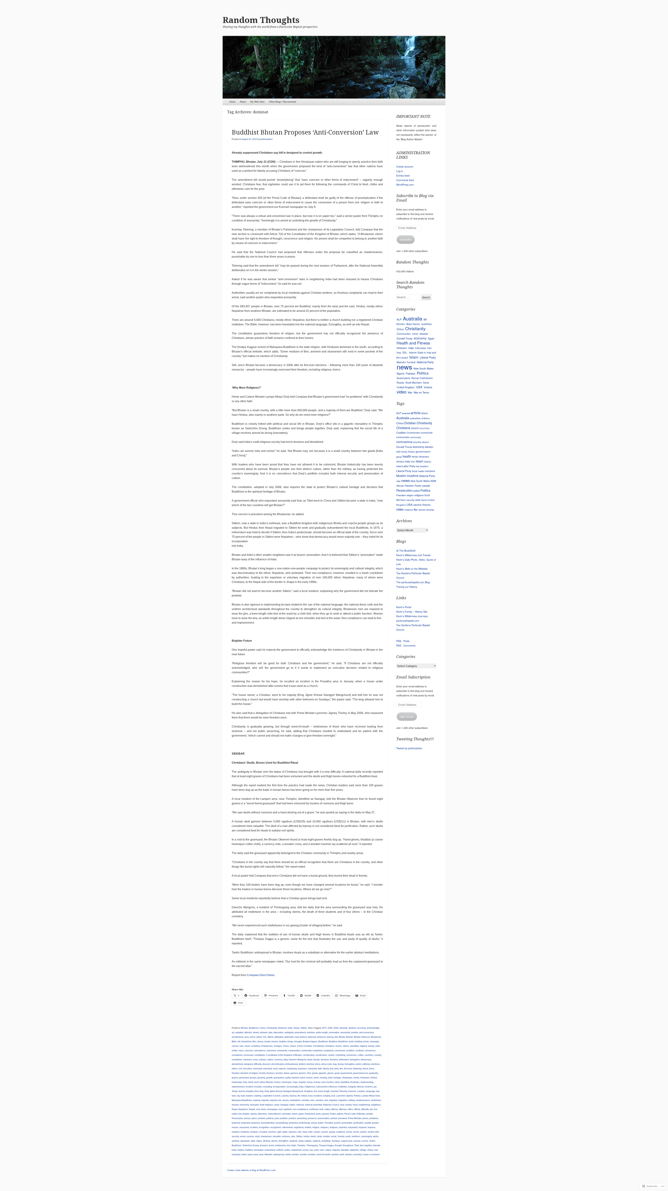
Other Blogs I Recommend (282, 101)
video (401, 392)
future (286, 1073)
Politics (423, 373)
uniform (279, 1150)
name (276, 1105)
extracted (312, 1068)
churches (424, 428)
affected (248, 1032)
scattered (340, 1132)
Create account (404, 166)
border (267, 1041)
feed (336, 1068)
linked (304, 1096)
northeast (313, 1109)
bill (239, 1041)
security (235, 1136)
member (305, 1100)
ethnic (234, 1068)
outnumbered (274, 1114)
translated (258, 1150)
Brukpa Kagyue (310, 1041)
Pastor (333, 1114)
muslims (412, 475)
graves (235, 1077)
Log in (399, 171)
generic (302, 1073)
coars (241, 1050)
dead (309, 1059)
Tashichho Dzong (250, 1145)
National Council (331, 1105)
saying (332, 1132)
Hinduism (282, 1028)
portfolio (284, 1118)
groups (253, 1077)
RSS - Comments (405, 645)
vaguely (336, 1150)
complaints (328, 1050)
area (246, 1037)
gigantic (322, 1073)
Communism (404, 333)
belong (330, 1037)
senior (243, 1136)
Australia (412, 318)
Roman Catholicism (422, 378)
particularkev (266, 139)
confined (360, 1050)
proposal (236, 1123)
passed (325, 1114)
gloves (330, 1073)
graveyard (244, 1077)
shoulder (277, 1136)
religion (315, 1127)
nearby (348, 1105)
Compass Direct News (261, 975)
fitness (411, 451)
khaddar (249, 1091)
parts (318, 1114)
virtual (370, 1150)
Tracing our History (406, 586)
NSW (433, 481)
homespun (287, 1082)
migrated (333, 1100)
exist (275, 1068)
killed (398, 466)
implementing (366, 1082)
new (258, 1109)
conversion (351, 1055)
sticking (266, 1141)
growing (261, 1077)
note (321, 1109)
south (348, 1136)
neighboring (364, 1105)
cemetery (255, 1046)
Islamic (427, 461)
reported (343, 1127)
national (300, 1105)
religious (334, 1127)
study (301, 1141)
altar (270, 1032)
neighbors (376, 1105)
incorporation (279, 1087)
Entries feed (402, 175)
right (279, 1132)
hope (295, 1082)
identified (345, 1082)
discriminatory (277, 1064)
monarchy (244, 1105)
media (421, 471)
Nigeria (400, 373)
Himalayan (347, 1077)
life (298, 1096)
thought (338, 1145)
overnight (286, 1114)
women (295, 1154)
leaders (249, 1096)
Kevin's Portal (403, 607)
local (310, 1096)
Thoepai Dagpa (326, 1145)
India (290, 1028)
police (416, 490)
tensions (264, 1145)
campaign (374, 1041)
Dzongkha (349, 1064)
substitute (326, 1141)
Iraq (399, 352)
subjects (316, 1141)
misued (235, 1105)
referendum (287, 1127)
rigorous (292, 1132)
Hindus (373, 1077)
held (330, 1077)
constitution (259, 1055)
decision (325, 1059)
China (262, 1028)
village (363, 1150)
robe (310, 1132)
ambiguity (288, 1032)
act (233, 1032)
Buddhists (343, 1041)
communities (294, 1050)
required (363, 1127)
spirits (375, 1136)
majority (264, 1100)
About (243, 101)
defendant (344, 1059)
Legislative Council (271, 1096)
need (355, 1105)
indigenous (310, 1087)
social (333, 1136)
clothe (234, 1050)
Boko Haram (413, 324)
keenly (242, 1091)
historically (237, 1082)
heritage (337, 1077)
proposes (255, 1123)
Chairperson (267, 1046)
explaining (292, 1068)
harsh (316, 1077)
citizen (346, 1046)
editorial (366, 1064)
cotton (361, 1055)
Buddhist (333, 1041)
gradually (373, 1073)
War (410, 392)
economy (420, 338)
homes (277, 1082)
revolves (272, 1132)
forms (371, 1068)
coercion (249, 1050)
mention (319, 1100)
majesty (256, 1100)
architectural (237, 1037)
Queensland (403, 378)
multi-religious (266, 1105)
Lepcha (285, 1096)
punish (337, 1123)
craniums (247, 1059)
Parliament (310, 1114)
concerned (340, 1050)
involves (369, 1087)
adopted (239, 1032)
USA (419, 387)
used (316, 1150)
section (363, 1132)
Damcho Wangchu (297, 1059)
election (429, 447)
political (270, 1118)
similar (306, 1136)
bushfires (427, 324)
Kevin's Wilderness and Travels (413, 555)
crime (415, 333)
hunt (323, 1082)
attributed (278, 1037)
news (263, 1109)
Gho (309, 1073)
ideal (337, 1082)
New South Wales (423, 368)
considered (237, 1055)
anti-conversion (366, 1032)
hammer (295, 1077)
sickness (286, 1136)
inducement (321, 1087)
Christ (300, 1046)
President (401, 495)
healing (323, 1077)
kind (257, 1091)
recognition (264, 1127)
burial (366, 1041)
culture (270, 1059)
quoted (375, 1123)
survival (356, 1141)
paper (301, 1114)
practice (292, 1118)
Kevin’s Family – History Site (411, 611)
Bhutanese (376, 1037)
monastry (254, 1105)
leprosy (293, 1096)
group (399, 456)
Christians (329, 1046)
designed (248, 1064)
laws (234, 1096)
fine (341, 1068)
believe (303, 1037)
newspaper (272, 1109)
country (377, 1055)
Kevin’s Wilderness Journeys (412, 616)
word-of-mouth (323, 1154)
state (253, 1141)
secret (356, 1132)
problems (373, 1118)
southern (356, 1136)
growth (269, 1077)
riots (299, 1132)
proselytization (268, 1123)
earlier (358, 1064)
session (250, 1136)
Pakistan (410, 373)
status (259, 1141)
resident (235, 1132)
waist (250, 1154)
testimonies (280, 1145)
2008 (330, 1028)
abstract (352, 1028)
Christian (308, 1046)
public (321, 1123)
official (357, 1109)
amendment (300, 1032)
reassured (244, 1127)
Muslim (401, 475)
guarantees (279, 1077)
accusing (361, 1028)
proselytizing (282, 1123)
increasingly (292, 1087)
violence (408, 509)
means (285, 1100)
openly (253, 1114)
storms (274, 1141)
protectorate (304, 1123)
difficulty (257, 1064)
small (319, 1136)
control (331, 1055)
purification (358, 1123)
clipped (363, 1046)
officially (365, 1109)
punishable (347, 1123)
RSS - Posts (402, 641)
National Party (425, 362)
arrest (252, 1037)
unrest (305, 1150)
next (281, 1109)
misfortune (376, 1100)
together (368, 1145)
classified (354, 1046)
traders (241, 1150)
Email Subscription (413, 677)
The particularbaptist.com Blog (413, 582)
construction (321, 1055)
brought (298, 1041)
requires (371, 1127)
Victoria (428, 387)
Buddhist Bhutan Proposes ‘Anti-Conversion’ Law (305, 132)
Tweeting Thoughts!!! (415, 739)
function (279, 1073)
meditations (295, 1100)
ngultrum (288, 1109)
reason (235, 1127)
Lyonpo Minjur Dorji (370, 1096)
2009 (335, 1028)
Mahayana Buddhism (242, 1100)
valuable (345, 1150)
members (430, 471)
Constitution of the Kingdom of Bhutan (284, 1055)
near (342, 1105)
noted (327, 1109)
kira (315, 1091)
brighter (282, 1041)
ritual (305, 1132)
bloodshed (246, 1041)
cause (247, 1046)
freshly (262, 1073)
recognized (275, 1127)
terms (271, 1145)
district (425, 442)
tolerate (376, 1145)
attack (424, 413)
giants (315, 1073)
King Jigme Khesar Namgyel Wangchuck (284, 1091)
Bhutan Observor (362, 1037)
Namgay (284, 1105)
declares (334, 1059)
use (311, 1150)
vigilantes (354, 1150)
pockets (261, 1118)
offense (334, 1109)
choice (293, 1046)
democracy (366, 1059)
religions (324, 1127)
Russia (400, 382)
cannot (235, 1046)
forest (365, 1068)
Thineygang (312, 1145)
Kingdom (308, 1091)
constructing (308, 1055)
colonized (271, 1050)
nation (292, 1105)
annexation (334, 1032)
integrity (352, 1087)
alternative (278, 1032)
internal (360, 1087)
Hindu (356, 1077)
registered (299, 1127)
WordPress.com (405, 184)
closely (371, 1046)
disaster (424, 333)
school (349, 1132)
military (351, 1100)
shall (257, 1136)
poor (277, 1118)
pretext (334, 1118)
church (338, 1046)
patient (340, 1114)
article (415, 412)
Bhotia (342, 1037)
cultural (262, 1059)
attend (270, 1037)
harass (309, 1077)
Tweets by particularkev (409, 748)
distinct (302, 1064)
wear (261, 1154)
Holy (245, 1082)
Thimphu (301, 1145)
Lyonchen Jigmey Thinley (348, 1096)
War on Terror (421, 392)
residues (254, 1132)
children (425, 418)
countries (369, 1055)
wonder (303, 1154)
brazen (275, 1041)
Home (232, 101)
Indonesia (420, 348)
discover (266, 1064)
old (371, 1109)
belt (336, 1037)
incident (249, 1087)
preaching (302, 1118)
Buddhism (254, 1028)
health (407, 456)
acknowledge (373, 1028)
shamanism (266, 1136)
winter (288, 1154)
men (313, 1100)
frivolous (271, 1073)
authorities (289, 1037)
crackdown (237, 1059)
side (293, 1136)
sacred (324, 1132)
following (357, 1068)
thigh (293, 1145)
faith (320, 1068)
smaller (326, 1136)
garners (294, 1073)
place (254, 1118)
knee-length (324, 1091)
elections (375, 1064)
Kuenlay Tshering (339, 1091)
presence (312, 1118)
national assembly (313, 1105)
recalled (254, 1127)
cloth (377, 1046)
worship (357, 1154)
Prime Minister (354, 1118)
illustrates (354, 1082)
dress (317, 1064)
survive (364, 1141)
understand (269, 1150)
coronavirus (404, 442)
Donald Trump (404, 338)
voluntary (236, 1154)
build (351, 1041)
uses (322, 1150)
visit (376, 1150)
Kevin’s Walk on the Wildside (412, 568)
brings (290, 1041)
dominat (310, 1064)
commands (282, 1050)
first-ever (348, 1068)
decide (316, 1059)
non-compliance (300, 1109)
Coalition (401, 432)
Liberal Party (428, 357)
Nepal (296, 1028)
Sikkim (303, 1028)
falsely (326, 1068)
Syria (426, 382)
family (404, 451)
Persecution (237, 1118)
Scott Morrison (413, 382)
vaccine (417, 504)
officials (400, 485)
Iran (429, 348)
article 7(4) (261, 1037)
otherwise (262, 1114)
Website (268, 1154)
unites (287, 1150)
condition (350, 1050)
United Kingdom (406, 387)
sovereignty (366, 1136)
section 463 (373, 1132)
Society (340, 1136)
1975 (324, 1028)
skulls (313, 1136)
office (350, 1109)
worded (335, 1154)
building (358, 1041)
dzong (341, 1064)
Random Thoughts (261, 20)
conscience (370, 1050)
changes (278, 1046)
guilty (287, 1077)
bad (297, 1037)
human (317, 1082)
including (267, 1087)
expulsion (302, 1068)
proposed (245, 1123)
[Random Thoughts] (334, 67)
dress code (326, 1064)
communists (402, 437)
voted (243, 1154)
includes (258, 1087)
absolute (343, 1028)
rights (285, 1132)
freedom (236, 1073)
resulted (263, 1132)
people (369, 1114)
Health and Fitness (413, 343)
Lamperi (361, 1091)
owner (294, 1114)
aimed (256, 1032)
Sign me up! (406, 716)
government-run (360, 1073)
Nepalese (243, 1109)
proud (314, 1123)
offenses (343, 1109)
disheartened (291, 1064)
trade (234, 1150)
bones (260, 1041)
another (354, 1032)
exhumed (267, 1068)
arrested (406, 413)
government (346, 1073)
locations (318, 1096)
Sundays (336, 1141)
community (306, 1050)
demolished (237, 1064)
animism (311, 1032)
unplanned (296, 1150)
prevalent (342, 1118)
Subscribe (405, 239)
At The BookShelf (405, 550)
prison (365, 1118)
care (241, 1046)
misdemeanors (363, 1100)
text (288, 1145)
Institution (342, 1087)
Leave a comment (371, 1154)
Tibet (310, 1028)
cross (255, 1059)
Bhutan (244, 1028)
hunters (330, 1082)
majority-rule (275, 1100)
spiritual (235, 1141)
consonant (248, 1055)
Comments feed (405, 180)
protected (293, 1123)
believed (312, 1037)
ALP (399, 319)
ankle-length (322, 1032)
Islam (413, 357)
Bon (254, 1041)
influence (332, 1087)
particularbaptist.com (407, 620)
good (337, 1073)
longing (326, 1096)
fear (331, 1068)
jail (375, 1087)
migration (342, 1100)
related (308, 1127)
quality (368, 1123)
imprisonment (238, 1087)
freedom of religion (249, 1073)
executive (247, 1068)
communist (426, 432)
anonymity (345, 1032)
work (342, 1154)
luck (333, 1096)
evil (240, 1068)
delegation (355, 1059)
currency (278, 1059)
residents (244, 1132)
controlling (340, 1055)
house (310, 1082)
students (293, 1141)
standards (245, 1141)
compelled (317, 1050)
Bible (234, 1041)
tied (361, 1145)
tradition (249, 1150)
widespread (278, 1154)
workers (349, 1154)
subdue (308, 1141)
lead (243, 1096)
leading (257, 1096)
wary (255, 1154)
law (377, 1091)
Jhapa (235, 1091)
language (370, 1091)
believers (321, 1037)
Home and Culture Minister (260, 1082)
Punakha (329, 1123)
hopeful (302, 1082)
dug (335, 1064)
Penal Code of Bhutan (354, 1114)
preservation (323, 1118)
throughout (348, 1145)
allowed (263, 1032)
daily (285, 1059)
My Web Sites (257, 101)
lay (238, 1096)
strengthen (283, 1141)
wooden (312, 1154)
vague (328, 1150)
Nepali (252, 1109)
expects (282, 1068)
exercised (257, 1068)
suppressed (346, 1141)
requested (352, 1127)
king (262, 1091)
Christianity (271, 1028)
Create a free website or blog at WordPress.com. (251, 1170)
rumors (317, 1132)
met (326, 1100)
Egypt (431, 338)
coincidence (259, 1050)
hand (302, 1077)
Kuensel (352, 1091)
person (247, 1118)
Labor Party (408, 466)
